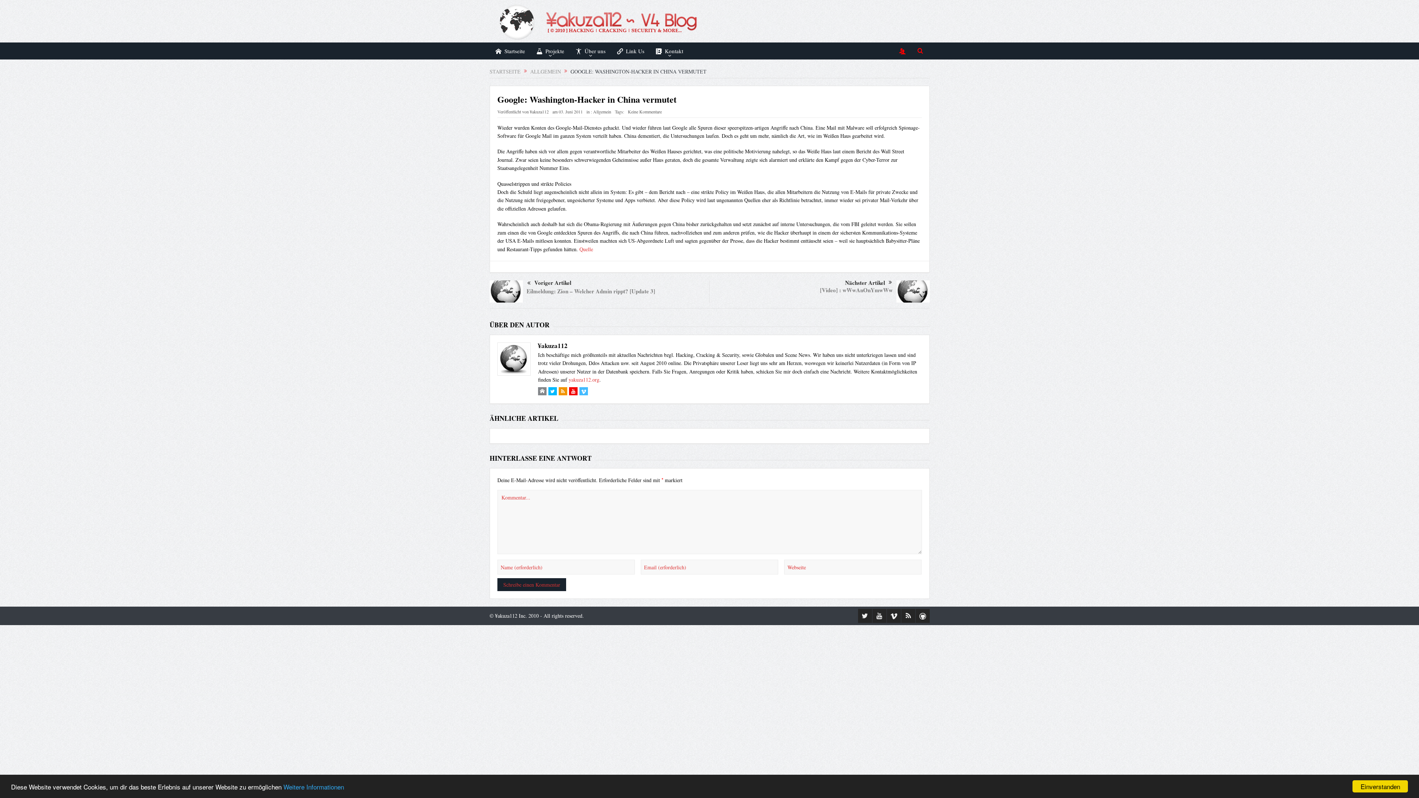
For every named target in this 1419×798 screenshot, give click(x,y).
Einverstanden (1380, 786)
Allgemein (602, 112)
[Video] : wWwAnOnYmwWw (856, 290)
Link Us (635, 51)
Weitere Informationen (313, 786)
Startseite (514, 51)
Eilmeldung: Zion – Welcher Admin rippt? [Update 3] (591, 291)
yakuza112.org (584, 379)
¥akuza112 (539, 112)
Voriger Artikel (552, 283)
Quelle (586, 249)
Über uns (595, 51)
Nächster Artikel (865, 283)
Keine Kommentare (645, 112)
